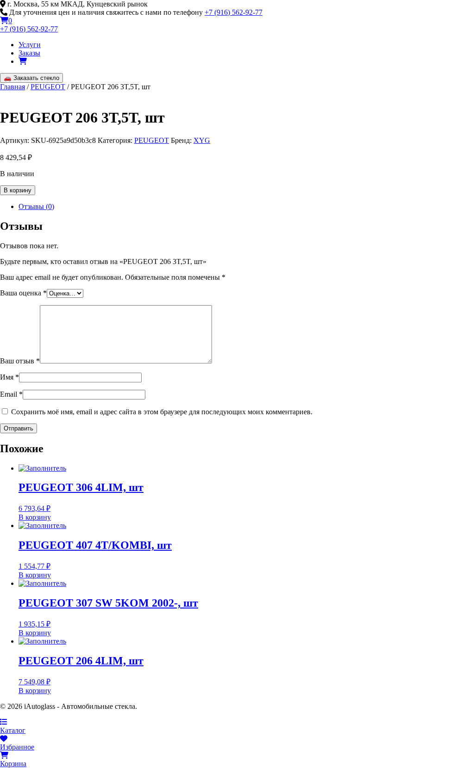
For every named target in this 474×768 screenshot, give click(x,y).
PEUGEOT (48, 87)
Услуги (30, 45)
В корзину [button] (35, 517)
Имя (9, 377)
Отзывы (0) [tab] (36, 206)
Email (11, 394)
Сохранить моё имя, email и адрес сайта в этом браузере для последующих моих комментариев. (161, 412)
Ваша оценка (23, 293)
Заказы (29, 53)
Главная (12, 87)
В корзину (17, 190)
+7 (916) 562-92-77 (233, 12)
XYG (201, 140)
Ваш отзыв (20, 361)
